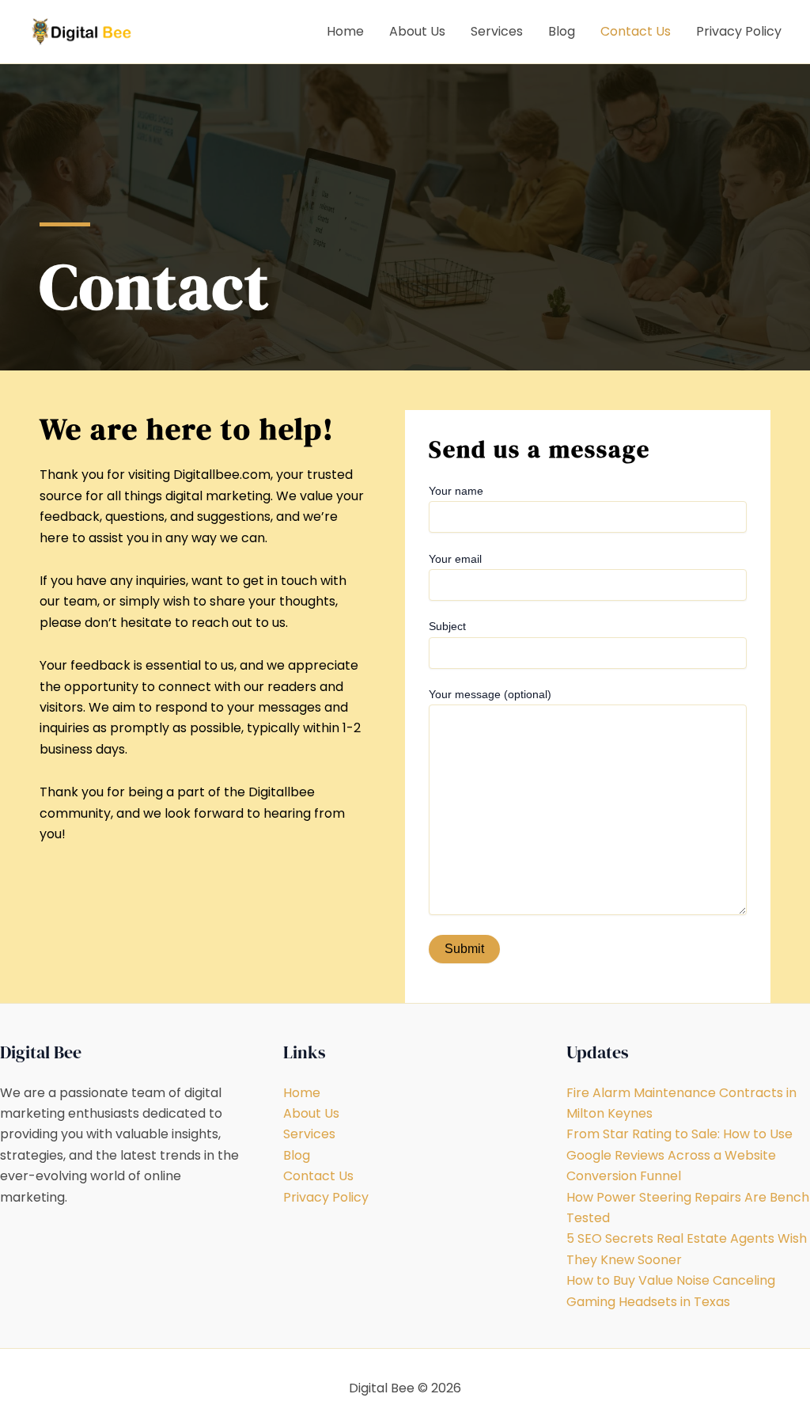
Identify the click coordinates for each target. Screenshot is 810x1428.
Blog (561, 31)
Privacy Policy (739, 31)
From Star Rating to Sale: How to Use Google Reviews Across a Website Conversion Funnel (679, 1155)
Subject (447, 626)
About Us (417, 31)
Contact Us (635, 31)
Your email (455, 559)
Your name (456, 490)
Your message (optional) (490, 694)
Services (497, 31)
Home (345, 31)
